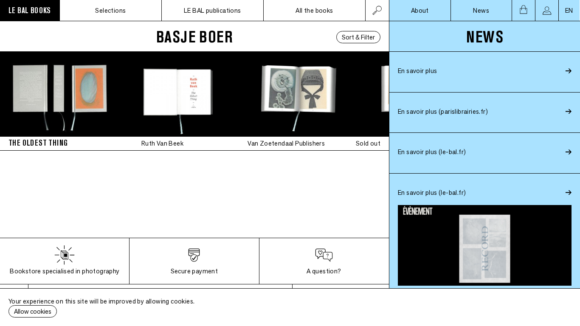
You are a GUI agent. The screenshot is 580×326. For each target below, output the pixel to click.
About (420, 10)
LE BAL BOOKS (29, 10)
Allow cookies (32, 311)
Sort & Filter (358, 37)
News (481, 10)
